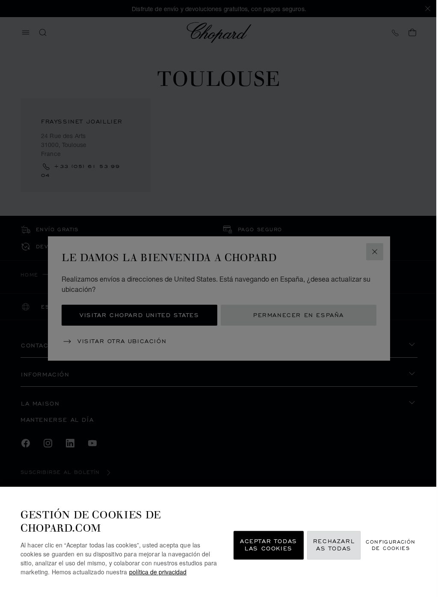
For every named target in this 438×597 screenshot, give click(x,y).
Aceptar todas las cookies (268, 545)
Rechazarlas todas (334, 545)
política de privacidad (157, 572)
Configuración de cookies (390, 544)
